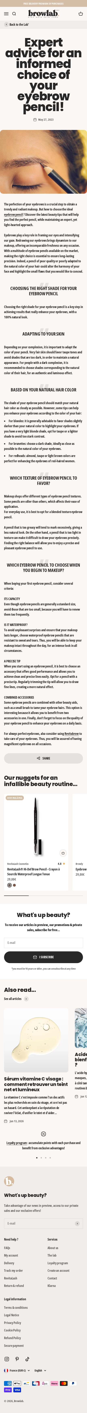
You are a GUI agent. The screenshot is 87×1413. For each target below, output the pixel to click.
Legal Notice (11, 1315)
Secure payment (14, 1345)
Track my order (13, 1270)
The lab (52, 1255)
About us (53, 1248)
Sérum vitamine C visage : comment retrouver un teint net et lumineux (36, 1084)
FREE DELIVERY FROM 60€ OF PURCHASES (43, 3)
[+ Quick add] (63, 853)
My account (11, 1255)
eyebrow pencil (13, 214)
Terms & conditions (16, 1307)
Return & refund (14, 1285)
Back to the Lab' (19, 24)
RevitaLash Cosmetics (18, 864)
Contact (52, 1278)
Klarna (52, 1285)
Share (46, 758)
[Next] (82, 3)
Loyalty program (16, 1143)
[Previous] (4, 3)
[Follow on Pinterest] (17, 1359)
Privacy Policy (12, 1323)
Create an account (58, 1270)
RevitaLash (10, 1278)
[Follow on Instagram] (7, 1359)
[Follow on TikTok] (27, 1359)
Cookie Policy (12, 1330)
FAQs (7, 1248)
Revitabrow (72, 733)
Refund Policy (12, 1338)
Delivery (9, 1263)
